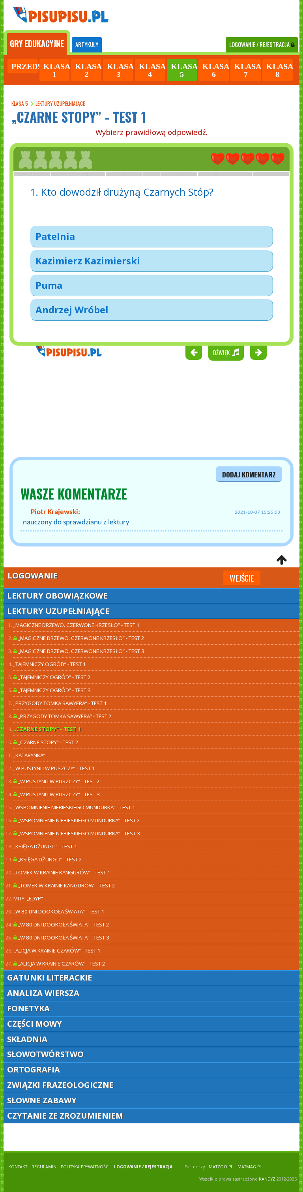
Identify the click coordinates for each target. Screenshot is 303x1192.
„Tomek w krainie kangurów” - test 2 (66, 885)
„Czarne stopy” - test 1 (47, 729)
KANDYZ (267, 1179)
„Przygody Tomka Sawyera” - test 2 (64, 716)
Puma (49, 285)
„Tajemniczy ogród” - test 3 (54, 690)
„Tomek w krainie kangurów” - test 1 (61, 872)
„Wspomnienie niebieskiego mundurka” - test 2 (78, 820)
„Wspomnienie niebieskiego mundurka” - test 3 (78, 833)
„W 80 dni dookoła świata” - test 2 (63, 924)
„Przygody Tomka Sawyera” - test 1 (60, 703)
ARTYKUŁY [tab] (86, 44)
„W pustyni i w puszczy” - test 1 (54, 768)
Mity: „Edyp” (28, 898)
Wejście (242, 578)
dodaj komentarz (249, 474)
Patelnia (55, 236)
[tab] (37, 42)
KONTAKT (17, 1167)
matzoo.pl (221, 1167)
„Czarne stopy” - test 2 (48, 742)
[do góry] (281, 560)
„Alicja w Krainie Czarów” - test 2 (61, 963)
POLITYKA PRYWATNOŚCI (85, 1167)
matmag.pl (250, 1167)
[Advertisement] (50, 408)
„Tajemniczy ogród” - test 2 (54, 677)
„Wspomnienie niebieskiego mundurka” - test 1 (74, 807)
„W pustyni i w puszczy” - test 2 (58, 781)
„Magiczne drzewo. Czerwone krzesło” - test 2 (80, 638)
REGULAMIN (44, 1167)
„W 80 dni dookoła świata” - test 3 (63, 937)
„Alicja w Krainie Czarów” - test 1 (57, 950)
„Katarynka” (29, 755)
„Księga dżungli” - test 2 (49, 859)
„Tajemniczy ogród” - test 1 (49, 664)
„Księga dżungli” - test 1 (45, 846)
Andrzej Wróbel (72, 309)
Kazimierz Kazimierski (88, 260)
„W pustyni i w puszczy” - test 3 (58, 794)
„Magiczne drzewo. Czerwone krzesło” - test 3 (80, 651)
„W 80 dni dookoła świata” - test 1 (59, 911)
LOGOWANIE (259, 44)
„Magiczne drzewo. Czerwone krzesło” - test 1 (76, 625)
